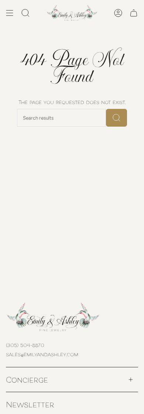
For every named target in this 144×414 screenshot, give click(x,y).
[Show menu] (9, 12)
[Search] (116, 118)
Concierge (27, 379)
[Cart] (133, 12)
